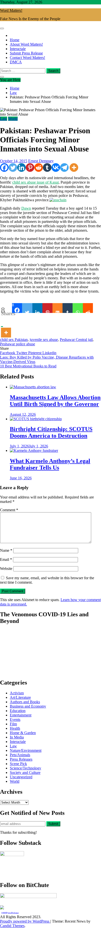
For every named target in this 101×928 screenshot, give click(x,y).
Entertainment (20, 715)
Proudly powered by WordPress (25, 921)
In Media (17, 737)
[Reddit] (38, 167)
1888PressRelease (10, 913)
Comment (9, 510)
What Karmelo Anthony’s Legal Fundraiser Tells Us (50, 464)
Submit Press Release (26, 53)
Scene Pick (18, 764)
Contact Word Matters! (27, 57)
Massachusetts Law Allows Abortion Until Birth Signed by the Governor (55, 400)
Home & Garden (23, 733)
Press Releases (21, 759)
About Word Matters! (26, 44)
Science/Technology (25, 768)
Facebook (8, 353)
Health (15, 728)
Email (6, 559)
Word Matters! (11, 10)
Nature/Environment (25, 750)
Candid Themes (12, 926)
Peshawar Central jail (76, 339)
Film (13, 724)
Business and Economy (28, 706)
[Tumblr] (47, 167)
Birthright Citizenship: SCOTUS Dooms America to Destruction (51, 432)
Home (14, 40)
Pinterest (35, 353)
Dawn (26, 208)
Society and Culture (25, 772)
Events (15, 719)
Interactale (18, 49)
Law (3, 119)
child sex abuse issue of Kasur (35, 182)
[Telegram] (64, 167)
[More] (74, 167)
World (13, 119)
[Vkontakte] (55, 167)
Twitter (22, 353)
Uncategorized (21, 777)
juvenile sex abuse (44, 339)
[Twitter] (13, 167)
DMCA (16, 62)
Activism (17, 693)
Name (6, 550)
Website (6, 568)
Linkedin (49, 353)
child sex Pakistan (14, 339)
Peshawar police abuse (17, 344)
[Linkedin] (21, 167)
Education (17, 711)
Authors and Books (25, 702)
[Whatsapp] (78, 308)
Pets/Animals (20, 755)
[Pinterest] (30, 167)
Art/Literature (20, 697)
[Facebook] (4, 167)
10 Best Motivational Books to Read (28, 366)
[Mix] (57, 308)
